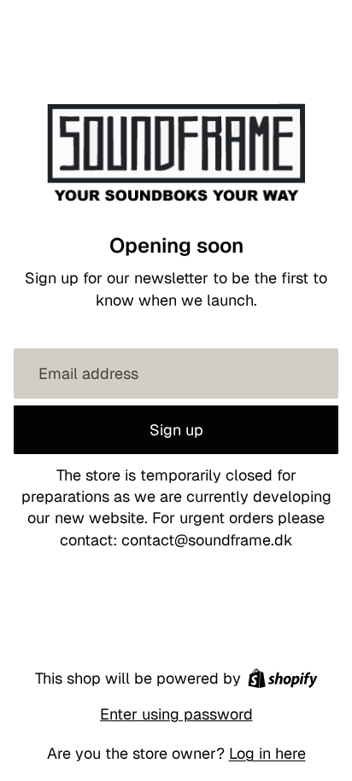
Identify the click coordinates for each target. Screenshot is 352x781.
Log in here (267, 753)
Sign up (176, 430)
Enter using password (176, 714)
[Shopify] (283, 678)
